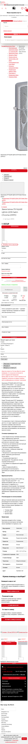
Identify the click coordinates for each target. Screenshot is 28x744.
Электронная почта (7, 322)
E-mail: (3, 253)
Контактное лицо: (6, 258)
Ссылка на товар (6, 332)
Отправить (14, 277)
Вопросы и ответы (8, 180)
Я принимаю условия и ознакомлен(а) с (15, 281)
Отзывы (6, 178)
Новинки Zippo (13, 77)
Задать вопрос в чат (13, 591)
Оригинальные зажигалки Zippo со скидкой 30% (13, 49)
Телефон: (3, 248)
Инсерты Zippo (13, 55)
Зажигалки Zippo (13, 53)
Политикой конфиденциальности (18, 281)
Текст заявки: (4, 263)
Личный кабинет (18, 21)
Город (2, 354)
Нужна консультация (14, 678)
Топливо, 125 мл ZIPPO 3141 (8, 641)
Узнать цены (4, 359)
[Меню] (2, 9)
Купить (9, 642)
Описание (6, 174)
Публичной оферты (19, 280)
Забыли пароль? (7, 30)
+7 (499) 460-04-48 (7, 671)
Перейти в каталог (7, 21)
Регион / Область (5, 345)
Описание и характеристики (12, 363)
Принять (24, 738)
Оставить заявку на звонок (13, 619)
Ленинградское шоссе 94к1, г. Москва (14, 674)
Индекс (2, 349)
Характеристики (7, 176)
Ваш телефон (5, 327)
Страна (2, 342)
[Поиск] (6, 9)
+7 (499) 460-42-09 (13, 605)
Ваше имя (4, 317)
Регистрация (8, 37)
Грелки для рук (13, 57)
